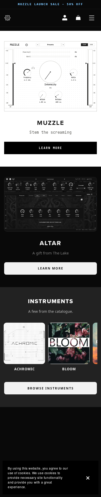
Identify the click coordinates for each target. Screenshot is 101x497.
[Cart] (78, 18)
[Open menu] (91, 18)
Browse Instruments (50, 388)
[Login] (65, 18)
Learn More (50, 148)
